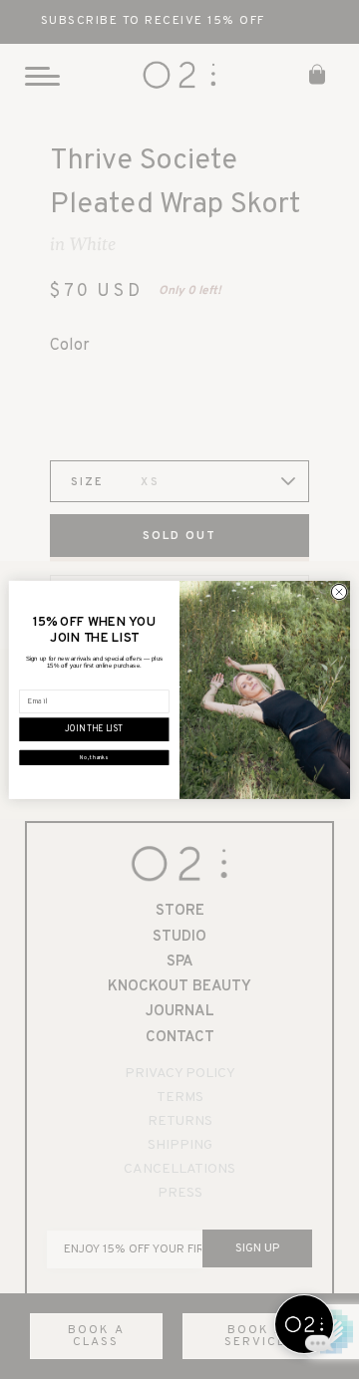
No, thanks (94, 757)
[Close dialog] (338, 591)
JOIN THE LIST (94, 728)
